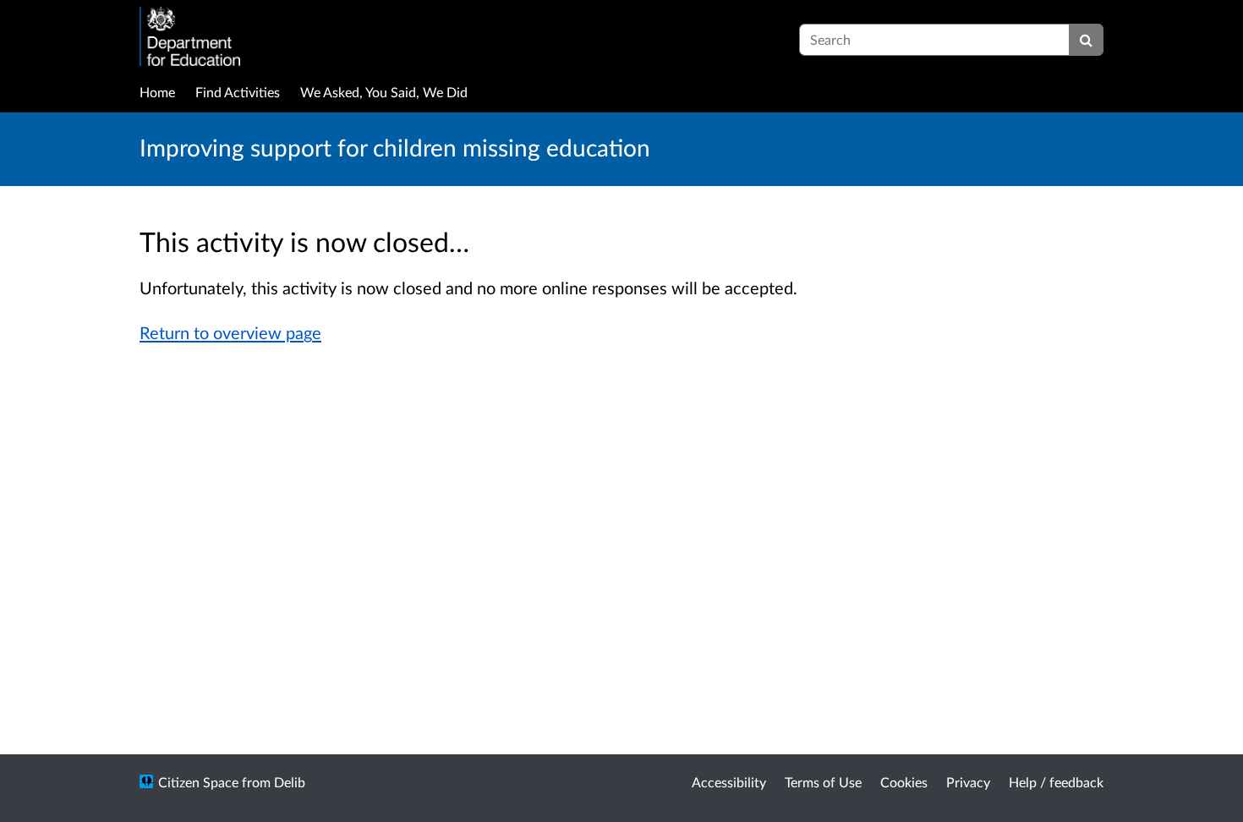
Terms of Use (823, 782)
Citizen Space (198, 782)
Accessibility (729, 782)
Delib (289, 782)
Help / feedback (1056, 782)
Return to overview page (230, 332)
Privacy (968, 782)
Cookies (904, 782)
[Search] (1086, 40)
